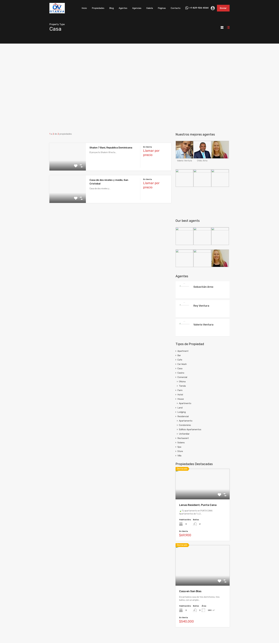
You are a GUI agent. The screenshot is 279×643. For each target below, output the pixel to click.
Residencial (183, 416)
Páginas (162, 8)
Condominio (185, 425)
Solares (181, 442)
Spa (179, 447)
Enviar (223, 8)
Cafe (179, 359)
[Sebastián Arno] (184, 299)
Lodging (181, 412)
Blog (111, 8)
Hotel (180, 394)
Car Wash (182, 364)
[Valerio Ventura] (184, 332)
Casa (179, 368)
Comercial (182, 377)
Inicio (84, 8)
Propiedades (98, 8)
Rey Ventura (201, 305)
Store (180, 451)
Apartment (182, 351)
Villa (179, 455)
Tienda (182, 386)
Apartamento (185, 420)
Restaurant (183, 438)
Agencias (136, 8)
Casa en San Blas (190, 591)
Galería (149, 8)
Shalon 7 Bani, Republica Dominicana (111, 147)
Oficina (182, 381)
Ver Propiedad (67, 165)
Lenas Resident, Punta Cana (198, 505)
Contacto (175, 8)
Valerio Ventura (203, 324)
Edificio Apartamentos (190, 429)
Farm (180, 390)
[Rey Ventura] (184, 318)
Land (180, 407)
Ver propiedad (202, 493)
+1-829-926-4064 (199, 8)
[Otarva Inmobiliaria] (57, 12)
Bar (179, 355)
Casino (180, 373)
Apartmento (185, 403)
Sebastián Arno (203, 286)
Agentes (123, 8)
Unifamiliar (184, 434)
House (180, 399)
